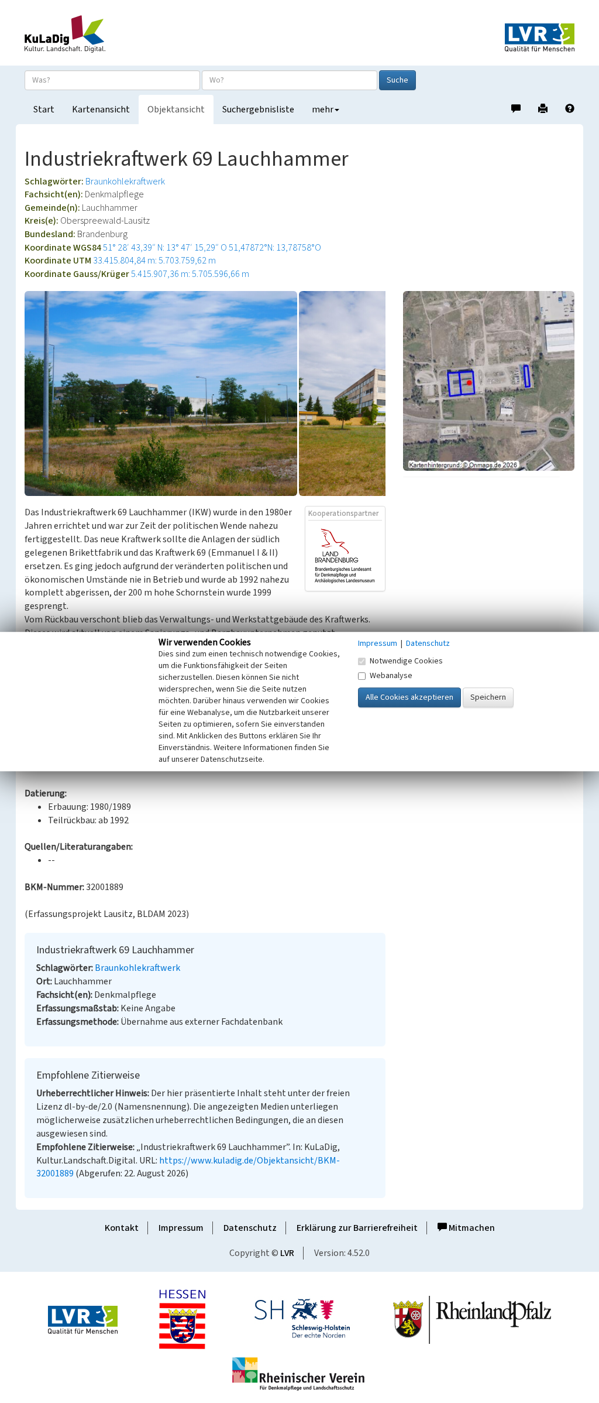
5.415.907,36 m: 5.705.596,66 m (190, 274)
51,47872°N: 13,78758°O (275, 247)
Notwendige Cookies (406, 661)
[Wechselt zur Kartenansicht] (488, 380)
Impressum (181, 1227)
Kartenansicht (101, 109)
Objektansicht (176, 109)
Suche (397, 80)
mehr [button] (322, 109)
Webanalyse (391, 676)
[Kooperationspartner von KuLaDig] (345, 555)
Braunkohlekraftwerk (125, 181)
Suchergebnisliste (258, 109)
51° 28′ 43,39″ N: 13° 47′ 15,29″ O (165, 247)
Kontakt (122, 1227)
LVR (287, 1253)
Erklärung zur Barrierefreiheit (357, 1227)
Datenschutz (250, 1227)
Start (43, 109)
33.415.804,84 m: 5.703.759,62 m (154, 260)
